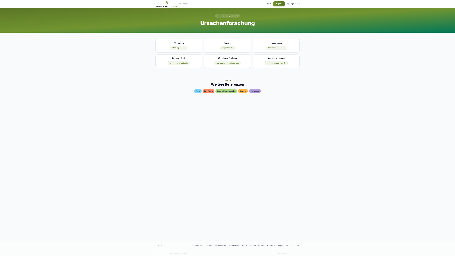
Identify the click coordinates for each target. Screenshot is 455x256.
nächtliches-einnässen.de (227, 63)
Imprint (244, 246)
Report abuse (283, 246)
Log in (268, 4)
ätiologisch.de (178, 48)
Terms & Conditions (257, 246)
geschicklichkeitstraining (226, 91)
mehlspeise (255, 91)
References (295, 246)
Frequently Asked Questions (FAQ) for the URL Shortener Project (215, 246)
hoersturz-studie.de (179, 63)
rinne (198, 91)
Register (279, 4)
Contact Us (271, 246)
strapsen (243, 91)
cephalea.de (227, 48)
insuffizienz (208, 91)
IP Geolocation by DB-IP (179, 253)
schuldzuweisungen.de (276, 63)
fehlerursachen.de (276, 48)
